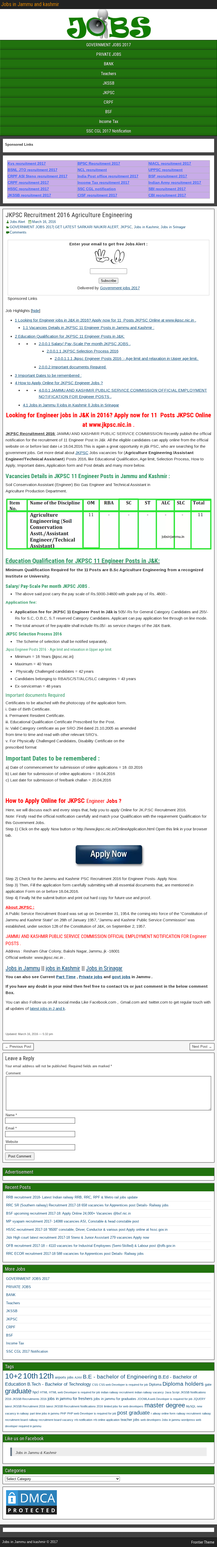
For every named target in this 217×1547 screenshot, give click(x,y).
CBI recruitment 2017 (167, 195)
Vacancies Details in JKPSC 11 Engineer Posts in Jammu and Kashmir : (88, 327)
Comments (18, 232)
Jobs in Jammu (23, 968)
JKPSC (109, 92)
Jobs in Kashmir (146, 227)
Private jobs (90, 976)
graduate (18, 1391)
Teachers (108, 73)
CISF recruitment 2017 (97, 195)
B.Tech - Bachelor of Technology (59, 1384)
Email (11, 1128)
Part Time (66, 976)
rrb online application (106, 1419)
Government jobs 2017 (120, 288)
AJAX (78, 1377)
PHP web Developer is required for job (91, 1413)
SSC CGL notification (97, 189)
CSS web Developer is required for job (123, 1384)
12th (46, 1375)
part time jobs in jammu (44, 1413)
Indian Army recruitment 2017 (174, 182)
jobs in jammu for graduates (115, 1399)
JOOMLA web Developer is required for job (164, 1398)
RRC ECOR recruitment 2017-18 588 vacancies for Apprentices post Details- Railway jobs (75, 1254)
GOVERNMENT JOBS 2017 (108, 44)
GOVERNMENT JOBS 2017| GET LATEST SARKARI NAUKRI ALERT (64, 227)
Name (11, 1115)
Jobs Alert (17, 222)
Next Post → (202, 1047)
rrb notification (83, 1419)
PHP (63, 1413)
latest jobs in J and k (47, 1008)
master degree (164, 1405)
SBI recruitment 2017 (167, 189)
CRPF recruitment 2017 (28, 182)
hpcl (36, 1392)
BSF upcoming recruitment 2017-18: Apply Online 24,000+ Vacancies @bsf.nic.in (68, 1213)
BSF (108, 111)
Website (12, 1142)
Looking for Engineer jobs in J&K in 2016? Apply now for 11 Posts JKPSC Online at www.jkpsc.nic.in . (105, 320)
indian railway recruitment (117, 1392)
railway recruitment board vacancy (51, 1419)
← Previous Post (18, 1047)
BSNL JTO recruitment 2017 (32, 170)
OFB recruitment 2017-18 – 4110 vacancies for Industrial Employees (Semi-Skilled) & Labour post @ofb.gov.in (90, 1246)
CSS (95, 1384)
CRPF (108, 102)
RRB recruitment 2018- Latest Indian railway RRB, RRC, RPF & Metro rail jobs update (72, 1197)
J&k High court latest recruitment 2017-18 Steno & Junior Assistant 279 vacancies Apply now (77, 1237)
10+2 (13, 1376)
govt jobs (121, 976)
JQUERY (199, 1398)
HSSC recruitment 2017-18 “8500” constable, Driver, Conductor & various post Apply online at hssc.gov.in (87, 1230)
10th (30, 1376)
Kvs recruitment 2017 (27, 163)
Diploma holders (183, 1384)
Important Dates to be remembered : (48, 375)
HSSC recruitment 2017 (28, 189)
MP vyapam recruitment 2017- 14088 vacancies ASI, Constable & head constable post (72, 1221)
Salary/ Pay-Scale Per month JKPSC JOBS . (84, 343)
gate (208, 1384)
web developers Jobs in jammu (160, 1419)
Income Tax (108, 121)
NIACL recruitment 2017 (169, 163)
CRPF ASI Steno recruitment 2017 (37, 176)
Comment (13, 1073)
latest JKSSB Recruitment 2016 (25, 1406)
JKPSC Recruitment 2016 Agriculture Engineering (69, 215)
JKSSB (108, 83)
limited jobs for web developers (123, 1406)
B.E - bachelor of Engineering (120, 1377)
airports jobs (64, 1377)
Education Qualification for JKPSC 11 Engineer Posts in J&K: (70, 336)
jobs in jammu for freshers (70, 1399)
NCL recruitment (92, 170)
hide (35, 310)
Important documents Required (73, 367)
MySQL (191, 1406)
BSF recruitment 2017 (167, 176)
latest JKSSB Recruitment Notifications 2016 (74, 1406)
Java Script (172, 1392)
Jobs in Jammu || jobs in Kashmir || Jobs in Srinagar (71, 405)
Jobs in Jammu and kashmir (30, 4)
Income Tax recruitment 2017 (103, 182)
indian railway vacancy (149, 1392)
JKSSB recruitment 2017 (29, 195)
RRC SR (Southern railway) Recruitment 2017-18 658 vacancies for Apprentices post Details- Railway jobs (87, 1205)
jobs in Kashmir (63, 968)
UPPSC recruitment (165, 170)
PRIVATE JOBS (108, 54)
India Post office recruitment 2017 (108, 176)
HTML (44, 1392)
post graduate (133, 1413)
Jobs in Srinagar (173, 227)
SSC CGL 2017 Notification (108, 131)
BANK (109, 63)
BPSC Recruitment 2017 (99, 163)
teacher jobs (130, 1420)
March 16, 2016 (44, 222)
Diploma (155, 1384)
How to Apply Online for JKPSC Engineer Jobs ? (59, 383)
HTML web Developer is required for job (74, 1392)
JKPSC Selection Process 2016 (82, 351)
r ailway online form (163, 1413)
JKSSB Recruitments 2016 (29, 1398)
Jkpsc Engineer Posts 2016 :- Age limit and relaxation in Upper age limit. (127, 358)
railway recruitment (189, 1413)
